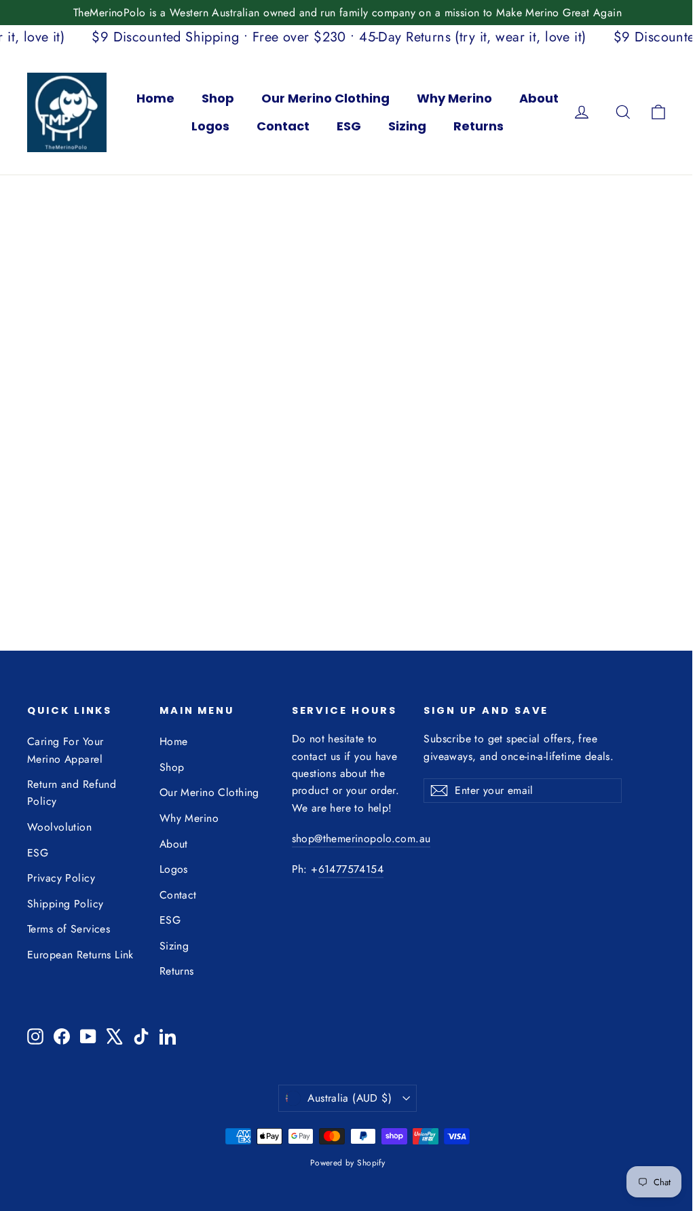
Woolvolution (59, 827)
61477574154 (350, 869)
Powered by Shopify (348, 1163)
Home (155, 98)
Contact (283, 126)
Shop (218, 98)
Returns (478, 126)
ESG (349, 126)
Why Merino (454, 98)
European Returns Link (80, 954)
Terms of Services (68, 929)
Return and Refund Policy (71, 792)
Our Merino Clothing (325, 98)
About (539, 98)
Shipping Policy (65, 903)
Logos (210, 126)
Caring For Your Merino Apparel (65, 750)
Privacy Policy (61, 878)
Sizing (407, 126)
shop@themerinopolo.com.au (361, 838)
